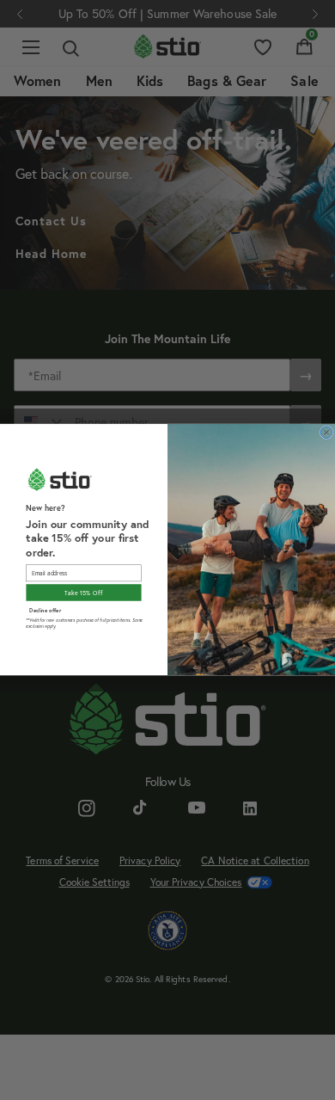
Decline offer (45, 610)
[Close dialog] (326, 433)
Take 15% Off (83, 593)
